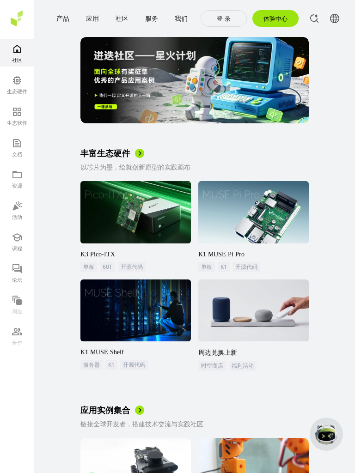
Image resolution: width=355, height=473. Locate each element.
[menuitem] (17, 53)
